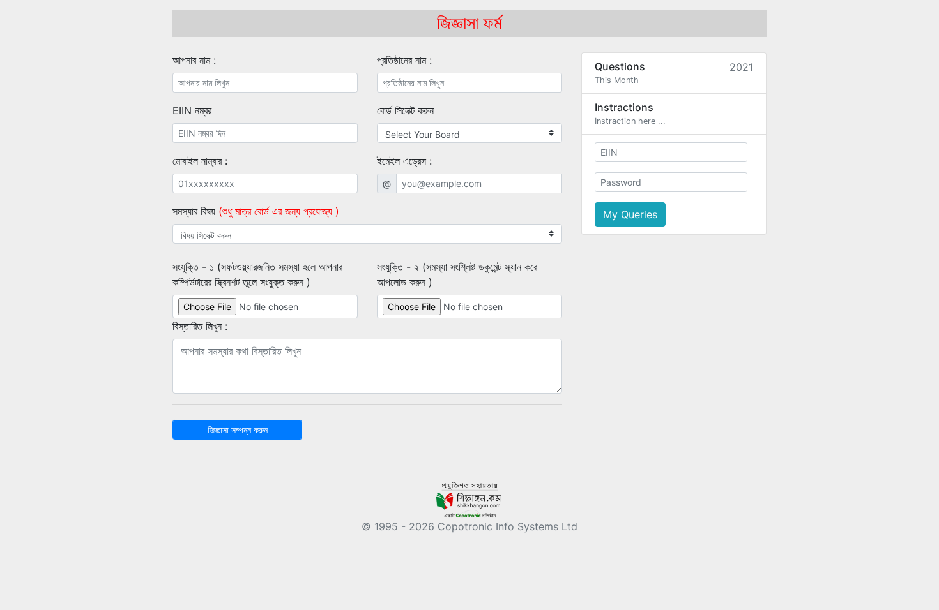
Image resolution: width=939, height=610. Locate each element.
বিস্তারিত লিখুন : (199, 326)
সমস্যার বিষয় (255, 211)
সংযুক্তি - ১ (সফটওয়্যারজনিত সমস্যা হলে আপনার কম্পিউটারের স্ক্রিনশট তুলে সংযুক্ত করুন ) (257, 274)
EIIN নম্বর (191, 110)
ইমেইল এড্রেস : (404, 160)
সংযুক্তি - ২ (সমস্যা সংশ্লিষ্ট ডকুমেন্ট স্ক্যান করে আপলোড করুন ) (457, 274)
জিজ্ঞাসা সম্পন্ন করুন (238, 429)
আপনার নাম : (194, 60)
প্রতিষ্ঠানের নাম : (404, 60)
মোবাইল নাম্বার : (199, 160)
